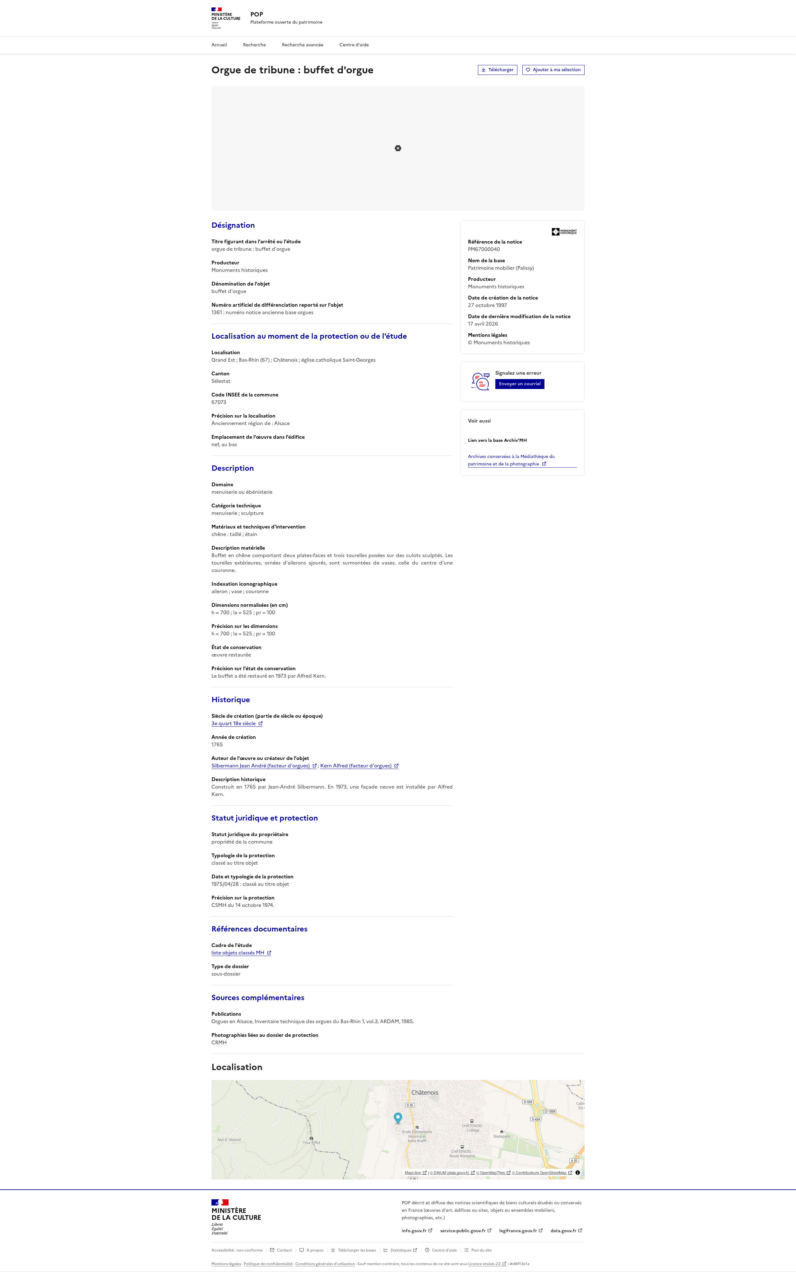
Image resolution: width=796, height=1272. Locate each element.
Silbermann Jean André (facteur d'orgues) (260, 765)
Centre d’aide (444, 1250)
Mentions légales (226, 1264)
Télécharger (501, 69)
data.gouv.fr (563, 1231)
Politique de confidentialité (268, 1264)
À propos (315, 1250)
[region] (398, 1129)
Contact (284, 1250)
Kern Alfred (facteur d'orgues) (355, 765)
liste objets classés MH (237, 952)
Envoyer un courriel (520, 384)
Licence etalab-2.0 (484, 1264)
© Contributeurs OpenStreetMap (539, 1172)
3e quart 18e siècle (233, 723)
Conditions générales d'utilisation (325, 1264)
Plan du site (481, 1250)
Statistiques (401, 1250)
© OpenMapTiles (490, 1172)
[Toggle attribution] (577, 1172)
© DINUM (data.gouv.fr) (449, 1172)
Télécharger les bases (357, 1250)
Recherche (254, 45)
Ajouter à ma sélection (557, 69)
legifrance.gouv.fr (518, 1231)
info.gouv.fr (414, 1231)
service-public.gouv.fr (463, 1231)
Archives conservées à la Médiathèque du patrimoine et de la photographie (511, 460)
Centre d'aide (354, 45)
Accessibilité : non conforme (236, 1250)
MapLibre (413, 1172)
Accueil (219, 45)
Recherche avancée (302, 45)
